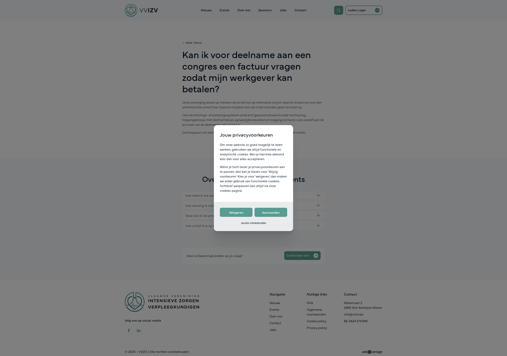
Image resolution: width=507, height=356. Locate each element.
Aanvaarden (271, 212)
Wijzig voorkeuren (253, 223)
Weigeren (236, 212)
